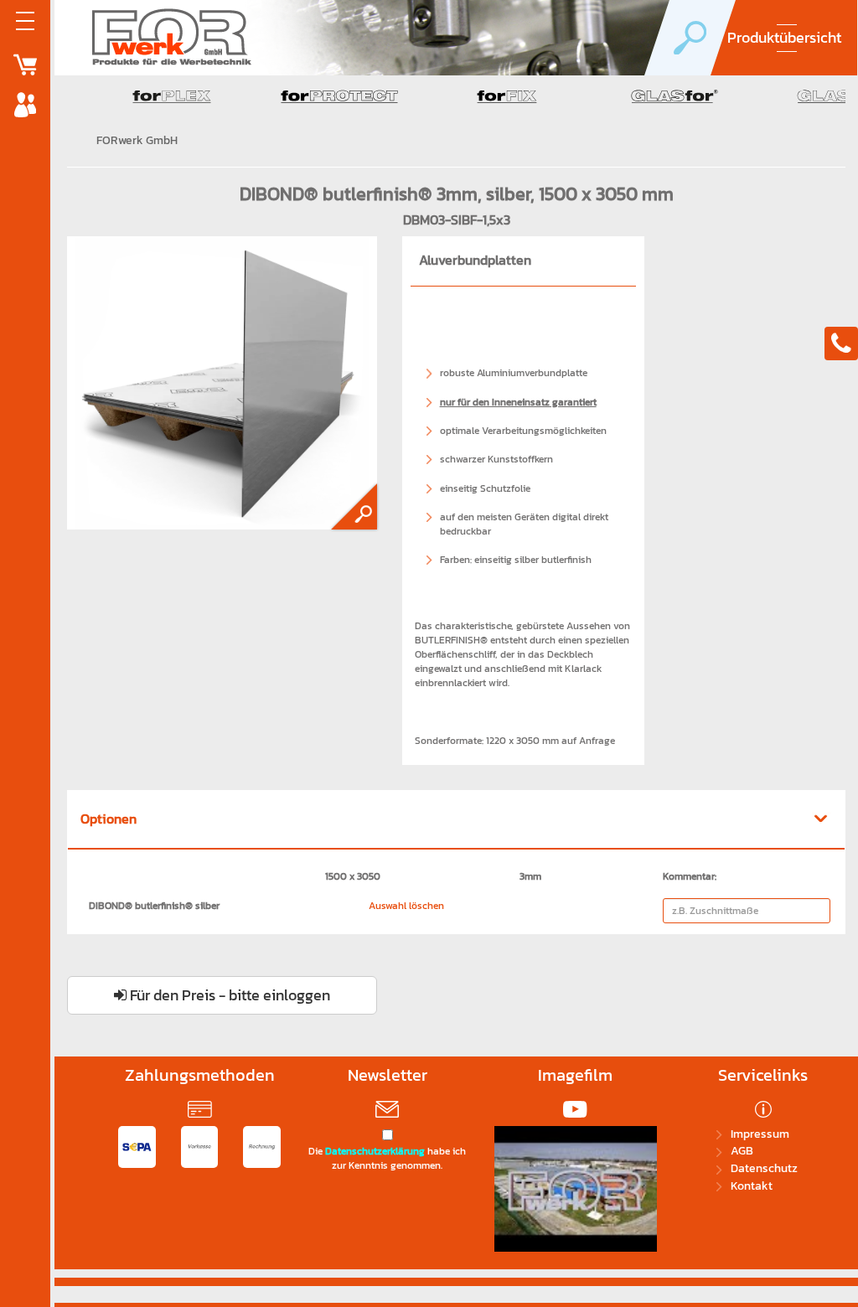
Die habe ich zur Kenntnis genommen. (387, 1158)
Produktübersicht (784, 37)
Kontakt (752, 1186)
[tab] (456, 820)
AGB (742, 1151)
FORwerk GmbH (137, 140)
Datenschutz (764, 1168)
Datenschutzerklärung (375, 1151)
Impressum (760, 1134)
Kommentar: (689, 876)
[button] (456, 819)
